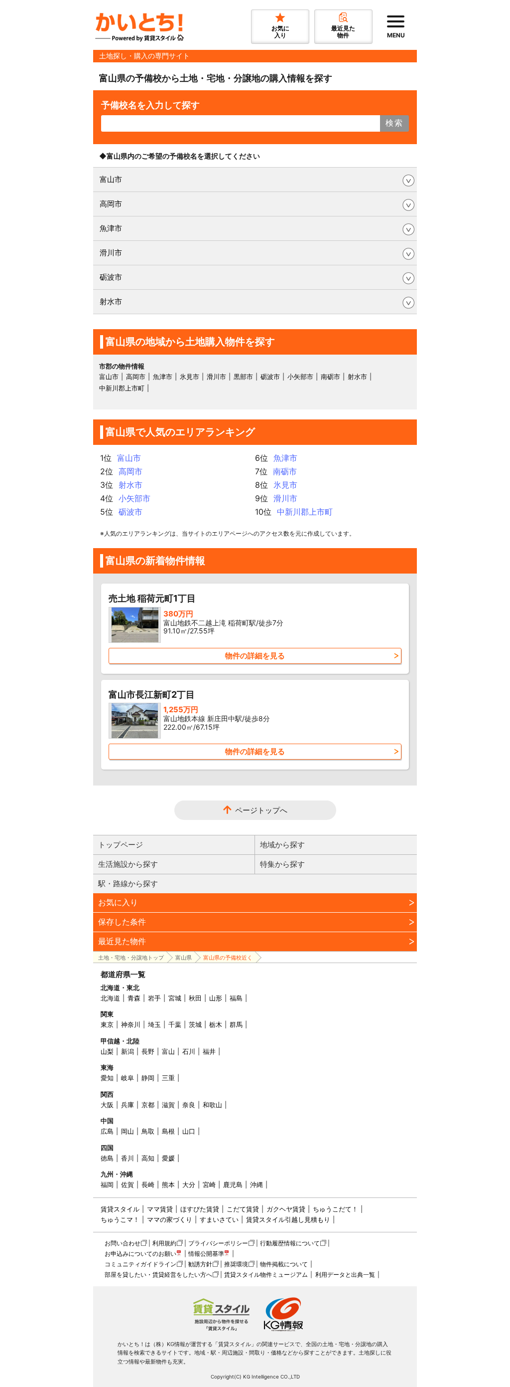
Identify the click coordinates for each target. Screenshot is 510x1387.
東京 (107, 1024)
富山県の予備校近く (228, 957)
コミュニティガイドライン (140, 1264)
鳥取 (147, 1131)
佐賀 (127, 1185)
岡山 (127, 1131)
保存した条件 (122, 922)
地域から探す (282, 844)
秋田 (195, 998)
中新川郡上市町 (121, 388)
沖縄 (256, 1185)
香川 (127, 1158)
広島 (107, 1131)
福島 (236, 998)
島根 (168, 1131)
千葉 (174, 1024)
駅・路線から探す (128, 883)
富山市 (111, 179)
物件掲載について (284, 1264)
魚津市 (111, 228)
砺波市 (111, 277)
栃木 (215, 1024)
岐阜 (127, 1078)
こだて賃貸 (243, 1209)
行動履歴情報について (290, 1243)
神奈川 (130, 1024)
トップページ (120, 844)
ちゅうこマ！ (120, 1219)
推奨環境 (236, 1264)
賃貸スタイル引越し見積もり (288, 1219)
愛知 (107, 1078)
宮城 (174, 998)
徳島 (107, 1158)
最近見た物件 (122, 941)
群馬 (236, 1024)
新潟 (127, 1051)
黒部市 (243, 377)
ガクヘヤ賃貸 (285, 1209)
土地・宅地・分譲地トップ (131, 957)
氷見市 (189, 377)
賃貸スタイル (120, 1209)
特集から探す (282, 864)
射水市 (111, 301)
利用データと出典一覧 (345, 1274)
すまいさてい (219, 1219)
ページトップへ (261, 810)
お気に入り (118, 902)
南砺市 (330, 377)
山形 (215, 998)
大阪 (107, 1105)
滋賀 (168, 1105)
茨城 (195, 1024)
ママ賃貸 (160, 1209)
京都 (147, 1105)
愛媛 (168, 1158)
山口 (188, 1131)
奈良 (188, 1105)
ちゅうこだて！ (335, 1209)
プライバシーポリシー (218, 1243)
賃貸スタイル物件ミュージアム (266, 1274)
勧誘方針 (200, 1264)
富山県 (183, 957)
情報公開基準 (206, 1253)
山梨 (107, 1051)
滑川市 (111, 252)
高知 (147, 1158)
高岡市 (111, 203)
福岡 (107, 1185)
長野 (147, 1051)
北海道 (110, 998)
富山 (168, 1051)
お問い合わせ (122, 1243)
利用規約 (164, 1243)
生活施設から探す (128, 864)
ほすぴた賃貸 (199, 1209)
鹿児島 (233, 1185)
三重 (168, 1078)
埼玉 (154, 1024)
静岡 (147, 1078)
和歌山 (212, 1105)
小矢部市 (300, 377)
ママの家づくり (169, 1219)
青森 (134, 998)
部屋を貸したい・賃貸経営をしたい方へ (158, 1274)
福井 (209, 1051)
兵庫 (127, 1105)
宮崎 (209, 1185)
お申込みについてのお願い (140, 1253)
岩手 (154, 998)
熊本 (168, 1185)
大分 (188, 1185)
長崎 (147, 1185)
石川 (188, 1051)
